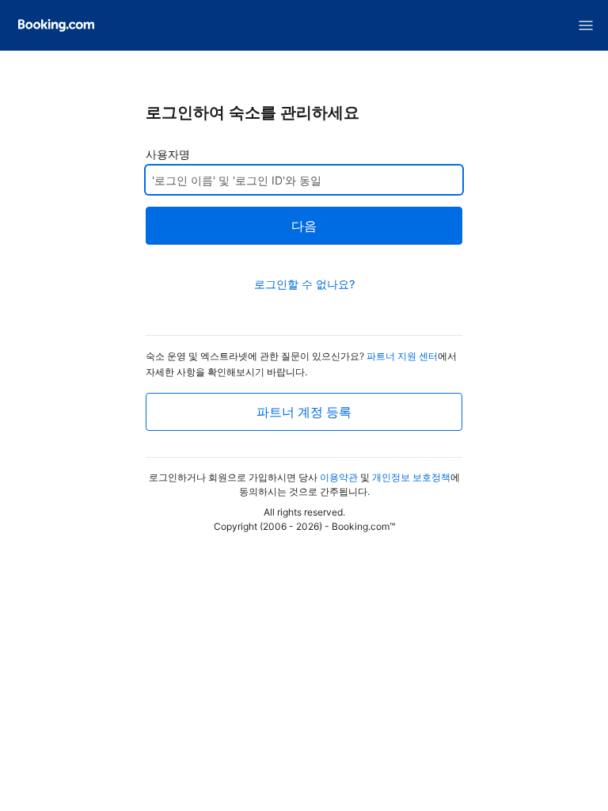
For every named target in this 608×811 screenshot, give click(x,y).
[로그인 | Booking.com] (56, 25)
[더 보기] (586, 25)
